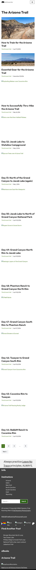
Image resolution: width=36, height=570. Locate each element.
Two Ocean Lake (8, 537)
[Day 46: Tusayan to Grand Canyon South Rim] (18, 343)
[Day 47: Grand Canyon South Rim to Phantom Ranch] (18, 307)
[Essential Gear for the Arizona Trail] (18, 59)
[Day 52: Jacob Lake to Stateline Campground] (18, 127)
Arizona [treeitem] (8, 480)
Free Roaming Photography (22, 510)
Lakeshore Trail (8, 544)
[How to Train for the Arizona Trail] (18, 28)
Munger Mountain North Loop (13, 535)
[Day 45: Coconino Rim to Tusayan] (18, 379)
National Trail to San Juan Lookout (14, 542)
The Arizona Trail (6, 49)
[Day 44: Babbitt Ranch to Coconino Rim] (18, 415)
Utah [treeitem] (7, 492)
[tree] (18, 487)
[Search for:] (10, 501)
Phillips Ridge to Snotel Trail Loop (14, 540)
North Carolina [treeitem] (10, 487)
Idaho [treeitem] (8, 483)
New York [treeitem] (9, 485)
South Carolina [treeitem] (11, 490)
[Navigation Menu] (32, 2)
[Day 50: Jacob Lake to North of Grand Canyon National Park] (18, 199)
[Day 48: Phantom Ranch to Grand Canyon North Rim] (18, 271)
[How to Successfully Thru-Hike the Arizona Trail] (18, 91)
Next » (5, 452)
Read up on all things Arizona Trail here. (14, 567)
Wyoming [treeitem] (9, 494)
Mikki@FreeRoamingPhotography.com (14, 517)
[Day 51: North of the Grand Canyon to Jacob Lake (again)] (18, 163)
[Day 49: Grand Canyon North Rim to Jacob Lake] (18, 235)
